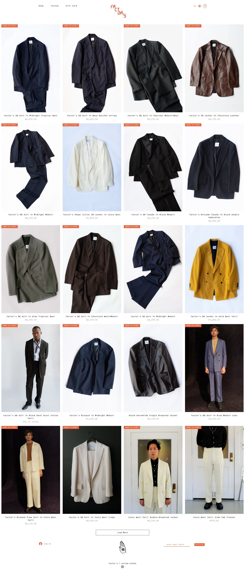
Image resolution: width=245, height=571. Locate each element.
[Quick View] (214, 269)
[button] (41, 5)
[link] (205, 6)
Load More (122, 532)
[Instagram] (122, 566)
